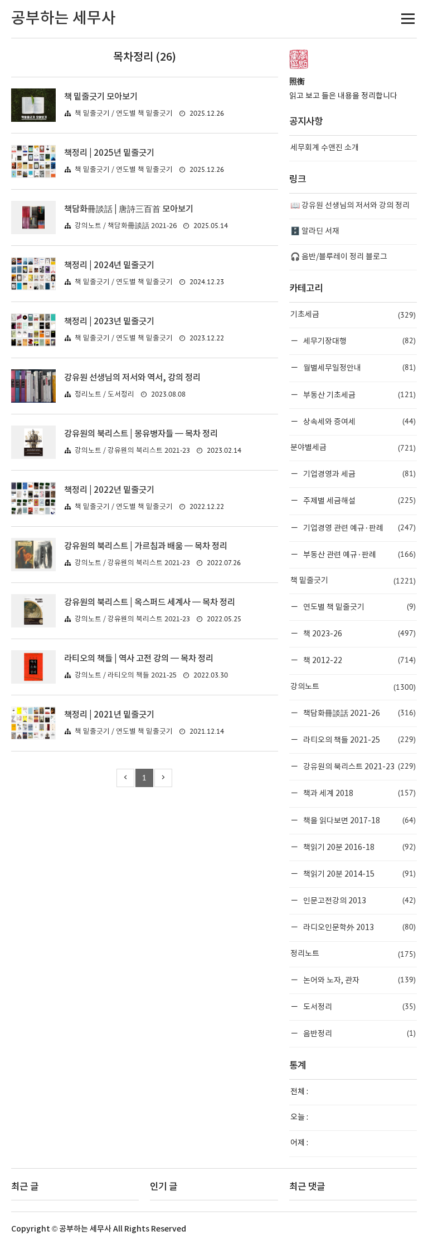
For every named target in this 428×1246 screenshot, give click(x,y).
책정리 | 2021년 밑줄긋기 (109, 715)
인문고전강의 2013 (358, 900)
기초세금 (353, 315)
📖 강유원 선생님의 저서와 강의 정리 (350, 205)
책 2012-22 (358, 660)
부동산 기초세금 (358, 394)
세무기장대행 (358, 340)
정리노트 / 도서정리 (104, 394)
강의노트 (353, 687)
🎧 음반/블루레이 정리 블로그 (338, 257)
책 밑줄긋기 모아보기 (101, 97)
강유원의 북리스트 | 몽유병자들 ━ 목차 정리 (141, 434)
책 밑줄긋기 (353, 581)
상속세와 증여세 (358, 421)
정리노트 (353, 954)
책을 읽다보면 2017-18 (358, 820)
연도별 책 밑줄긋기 (358, 606)
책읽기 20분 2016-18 (358, 847)
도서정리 (358, 1006)
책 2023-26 (358, 633)
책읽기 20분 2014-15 (358, 873)
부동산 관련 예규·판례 (358, 554)
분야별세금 (353, 448)
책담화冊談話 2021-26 (358, 713)
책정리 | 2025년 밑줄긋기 (109, 153)
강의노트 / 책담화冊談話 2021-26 (126, 226)
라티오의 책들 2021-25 (358, 739)
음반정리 (358, 1033)
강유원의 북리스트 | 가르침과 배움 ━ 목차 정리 (145, 546)
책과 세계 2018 (358, 793)
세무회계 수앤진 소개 (324, 148)
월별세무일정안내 (358, 367)
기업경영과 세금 (358, 473)
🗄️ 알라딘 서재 (314, 231)
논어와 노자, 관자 (358, 980)
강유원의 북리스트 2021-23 (358, 766)
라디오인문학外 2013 (358, 927)
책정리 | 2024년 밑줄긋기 (109, 265)
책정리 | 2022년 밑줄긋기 (109, 490)
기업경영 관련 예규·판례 (358, 527)
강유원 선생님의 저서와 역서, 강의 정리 (132, 378)
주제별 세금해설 (358, 500)
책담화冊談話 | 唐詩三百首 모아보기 (128, 209)
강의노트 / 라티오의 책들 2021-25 (126, 675)
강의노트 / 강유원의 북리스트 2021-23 (132, 451)
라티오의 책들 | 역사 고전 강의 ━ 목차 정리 (138, 659)
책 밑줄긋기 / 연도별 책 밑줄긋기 (124, 114)
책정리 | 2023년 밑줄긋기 (109, 322)
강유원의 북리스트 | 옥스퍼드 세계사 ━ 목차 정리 (149, 602)
